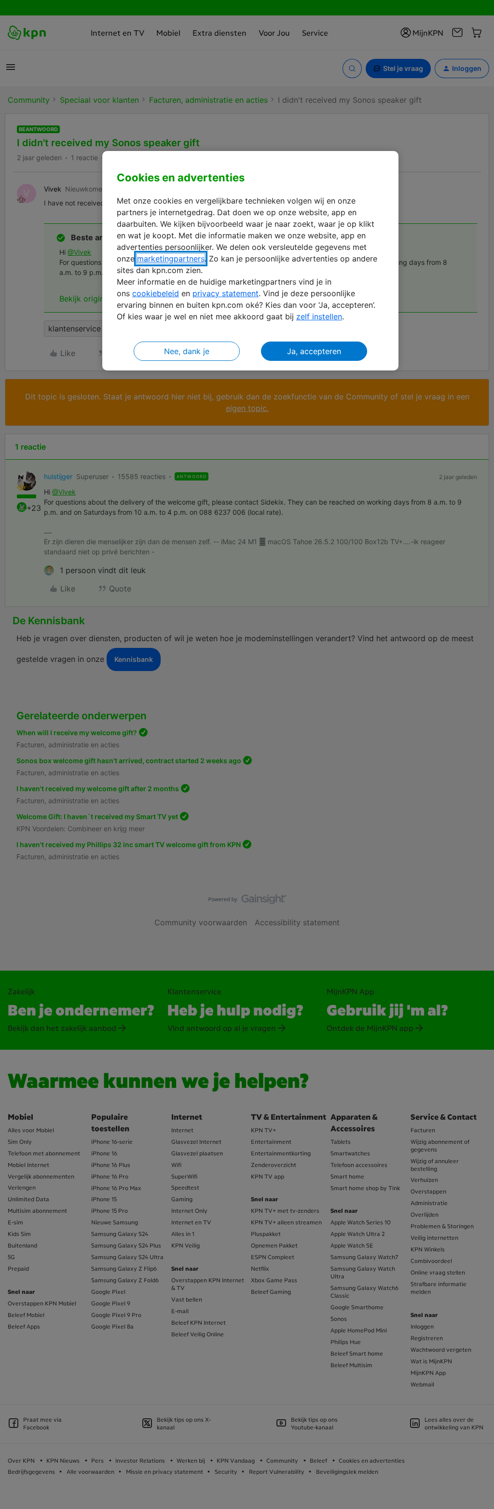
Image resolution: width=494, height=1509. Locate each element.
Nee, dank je (186, 351)
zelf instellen (319, 316)
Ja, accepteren (314, 351)
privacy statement (225, 293)
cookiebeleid (155, 293)
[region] (250, 260)
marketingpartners (171, 258)
